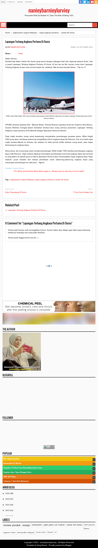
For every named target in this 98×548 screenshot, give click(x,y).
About (3, 2)
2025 (7, 499)
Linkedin (88, 2)
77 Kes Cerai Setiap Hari (83, 192)
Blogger (68, 545)
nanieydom (37, 525)
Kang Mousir (42, 545)
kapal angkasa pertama (44, 180)
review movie (41, 532)
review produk (12, 525)
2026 (7, 493)
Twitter (85, 2)
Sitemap (20, 2)
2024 (7, 505)
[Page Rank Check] (49, 448)
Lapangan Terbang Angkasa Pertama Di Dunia (26, 210)
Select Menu (3, 25)
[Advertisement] (49, 396)
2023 (7, 510)
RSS (96, 2)
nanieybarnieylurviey (49, 10)
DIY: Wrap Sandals (11, 459)
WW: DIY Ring (9, 477)
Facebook (81, 2)
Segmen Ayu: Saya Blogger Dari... (17, 472)
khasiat (50, 532)
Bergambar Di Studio (12, 463)
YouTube (92, 2)
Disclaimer (28, 2)
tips (56, 532)
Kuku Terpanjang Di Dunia (15, 192)
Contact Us (11, 2)
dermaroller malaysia (25, 532)
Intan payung (89, 525)
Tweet (20, 53)
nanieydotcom (18, 47)
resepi (26, 525)
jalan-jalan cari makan (54, 525)
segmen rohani (9, 532)
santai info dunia (62, 180)
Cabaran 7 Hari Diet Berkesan (16, 481)
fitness (86, 528)
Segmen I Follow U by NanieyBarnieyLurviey (22, 468)
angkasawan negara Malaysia (22, 180)
